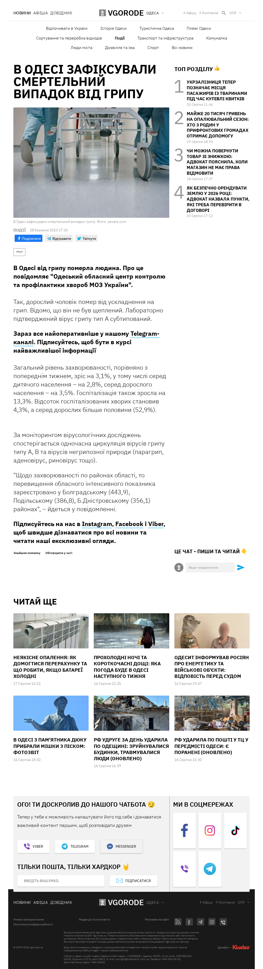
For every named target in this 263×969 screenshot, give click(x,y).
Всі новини (182, 47)
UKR (232, 13)
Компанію (210, 13)
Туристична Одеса (156, 28)
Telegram (79, 846)
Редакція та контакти (94, 919)
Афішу (191, 13)
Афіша (40, 13)
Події (120, 38)
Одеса (152, 902)
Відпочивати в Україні (67, 28)
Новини (22, 13)
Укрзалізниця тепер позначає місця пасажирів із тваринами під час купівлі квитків (217, 90)
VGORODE (126, 902)
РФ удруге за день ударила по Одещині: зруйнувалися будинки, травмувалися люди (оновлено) (131, 749)
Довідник (61, 13)
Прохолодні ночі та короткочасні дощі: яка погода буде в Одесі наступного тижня (127, 666)
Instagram (97, 524)
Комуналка (216, 38)
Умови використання (28, 919)
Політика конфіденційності (33, 924)
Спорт (153, 47)
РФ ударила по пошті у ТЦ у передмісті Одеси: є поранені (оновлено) (211, 746)
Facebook (129, 524)
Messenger (126, 846)
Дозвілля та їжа (120, 47)
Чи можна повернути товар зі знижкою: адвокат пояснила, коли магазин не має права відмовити (217, 162)
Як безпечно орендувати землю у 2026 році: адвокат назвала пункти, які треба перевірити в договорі (218, 199)
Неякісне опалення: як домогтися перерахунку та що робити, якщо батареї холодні (50, 666)
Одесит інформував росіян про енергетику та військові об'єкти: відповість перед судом (211, 666)
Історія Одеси (113, 28)
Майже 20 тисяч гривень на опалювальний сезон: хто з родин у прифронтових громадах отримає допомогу (218, 125)
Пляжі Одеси (199, 28)
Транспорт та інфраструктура (165, 38)
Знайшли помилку (26, 553)
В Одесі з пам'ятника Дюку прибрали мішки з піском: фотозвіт (50, 746)
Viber (155, 524)
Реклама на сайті (157, 919)
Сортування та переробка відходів (69, 38)
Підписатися (138, 880)
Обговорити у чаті (58, 553)
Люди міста (81, 47)
